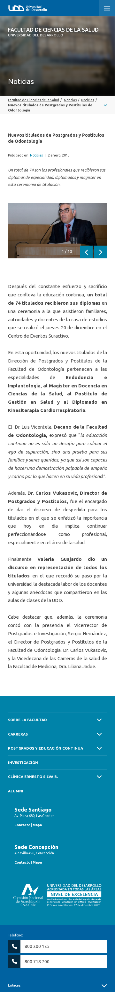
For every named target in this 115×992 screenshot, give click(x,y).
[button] (107, 8)
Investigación (23, 762)
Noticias (36, 155)
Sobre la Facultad (27, 720)
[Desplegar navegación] (57, 105)
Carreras (18, 734)
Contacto (22, 825)
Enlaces (14, 985)
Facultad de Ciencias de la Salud (53, 32)
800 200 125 (37, 946)
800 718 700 (37, 961)
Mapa (37, 825)
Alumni (15, 791)
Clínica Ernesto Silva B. (33, 777)
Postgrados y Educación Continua (45, 748)
